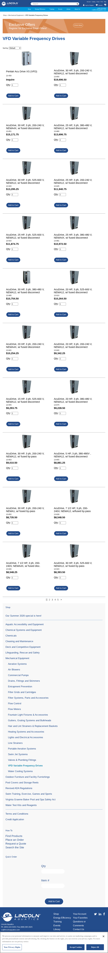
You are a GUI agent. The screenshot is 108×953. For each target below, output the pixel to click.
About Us (77, 9)
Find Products (13, 836)
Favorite (100, 5)
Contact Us (78, 929)
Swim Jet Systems (18, 754)
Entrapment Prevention (20, 686)
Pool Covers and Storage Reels (22, 782)
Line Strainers (15, 743)
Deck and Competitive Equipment (22, 647)
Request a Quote (15, 843)
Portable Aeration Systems (22, 748)
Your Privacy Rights (12, 947)
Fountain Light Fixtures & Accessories (28, 714)
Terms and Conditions (16, 813)
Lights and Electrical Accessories (25, 737)
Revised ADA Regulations (18, 788)
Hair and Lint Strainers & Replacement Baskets (33, 726)
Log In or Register (89, 5)
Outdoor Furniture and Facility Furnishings (27, 776)
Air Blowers (14, 669)
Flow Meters (14, 709)
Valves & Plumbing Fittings (22, 760)
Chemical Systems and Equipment (23, 630)
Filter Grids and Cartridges (22, 692)
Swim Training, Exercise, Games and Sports (28, 793)
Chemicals (11, 635)
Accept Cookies (76, 947)
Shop (29, 9)
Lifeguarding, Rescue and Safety (22, 652)
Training (52, 9)
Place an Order (14, 839)
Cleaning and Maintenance (19, 641)
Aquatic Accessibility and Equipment (24, 624)
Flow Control (14, 703)
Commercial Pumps (18, 675)
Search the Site (14, 847)
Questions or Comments (79, 923)
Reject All (95, 947)
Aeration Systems (17, 663)
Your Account (79, 914)
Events (60, 9)
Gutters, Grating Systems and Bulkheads (29, 720)
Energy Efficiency (40, 9)
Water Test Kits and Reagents (21, 805)
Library (68, 9)
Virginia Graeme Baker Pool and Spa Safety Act (30, 799)
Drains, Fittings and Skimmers (24, 680)
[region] (54, 942)
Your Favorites (80, 918)
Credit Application (14, 819)
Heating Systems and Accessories (26, 731)
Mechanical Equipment (16, 15)
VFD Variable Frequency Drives (25, 765)
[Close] (103, 936)
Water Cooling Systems (20, 771)
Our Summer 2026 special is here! (23, 615)
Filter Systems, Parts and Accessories (28, 697)
